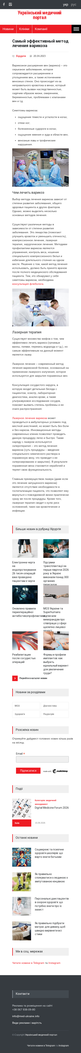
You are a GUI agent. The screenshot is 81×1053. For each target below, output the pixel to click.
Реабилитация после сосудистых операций (24, 658)
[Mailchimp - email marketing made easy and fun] (55, 772)
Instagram (54, 962)
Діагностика (50, 706)
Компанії (41, 29)
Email (20, 754)
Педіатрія (48, 714)
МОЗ (17, 706)
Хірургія (21, 56)
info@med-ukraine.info (25, 1016)
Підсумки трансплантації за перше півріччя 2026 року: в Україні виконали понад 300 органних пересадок (56, 573)
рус (73, 4)
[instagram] (10, 4)
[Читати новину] (25, 548)
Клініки (24, 29)
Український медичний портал (41, 1035)
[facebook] (4, 4)
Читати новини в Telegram (28, 962)
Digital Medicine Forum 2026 (52, 807)
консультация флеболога (27, 283)
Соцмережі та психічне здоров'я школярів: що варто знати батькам (49, 853)
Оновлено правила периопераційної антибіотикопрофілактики (28, 612)
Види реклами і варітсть (27, 1022)
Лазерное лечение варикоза (29, 418)
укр (66, 4)
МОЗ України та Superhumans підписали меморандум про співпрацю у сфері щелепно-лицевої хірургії (54, 619)
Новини (8, 29)
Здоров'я (20, 714)
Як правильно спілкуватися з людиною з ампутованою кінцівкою (51, 878)
